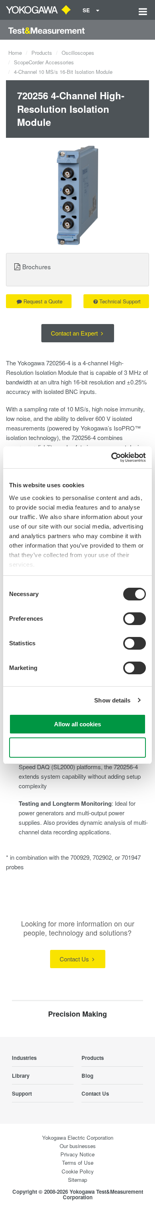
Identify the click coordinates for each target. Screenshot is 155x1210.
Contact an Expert (75, 333)
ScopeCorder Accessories (44, 62)
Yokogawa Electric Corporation (77, 1137)
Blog (87, 1075)
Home (15, 52)
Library (20, 1075)
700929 (79, 857)
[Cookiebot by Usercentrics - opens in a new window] (111, 457)
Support (22, 1093)
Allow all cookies (77, 724)
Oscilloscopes (78, 52)
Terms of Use (77, 1162)
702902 (102, 857)
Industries (24, 1057)
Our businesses (78, 1146)
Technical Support (120, 301)
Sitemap (77, 1179)
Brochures (36, 266)
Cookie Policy (78, 1171)
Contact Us (75, 959)
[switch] (134, 618)
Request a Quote (42, 301)
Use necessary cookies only (77, 747)
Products (41, 52)
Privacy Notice (77, 1154)
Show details (112, 700)
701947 (131, 857)
